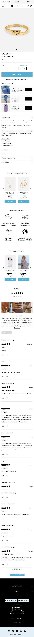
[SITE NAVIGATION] (2, 6)
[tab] (17, 118)
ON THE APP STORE (12, 600)
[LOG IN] (28, 6)
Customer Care (17, 586)
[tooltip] (21, 315)
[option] (17, 30)
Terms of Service (13, 634)
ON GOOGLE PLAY (24, 600)
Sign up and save (17, 618)
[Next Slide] (32, 307)
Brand (17, 581)
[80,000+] (17, 613)
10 (24, 68)
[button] (7, 54)
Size (2, 65)
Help (17, 591)
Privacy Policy (21, 634)
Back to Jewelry (18, 574)
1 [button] (16, 49)
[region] (17, 307)
